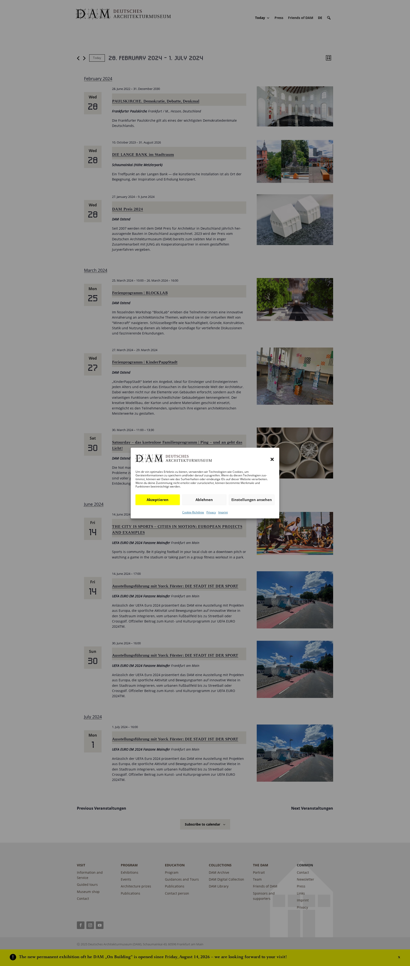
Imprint (223, 512)
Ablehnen (204, 499)
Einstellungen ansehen (251, 499)
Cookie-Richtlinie (193, 512)
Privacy (211, 512)
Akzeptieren (157, 499)
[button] (272, 459)
